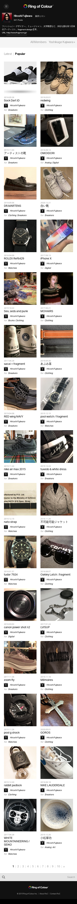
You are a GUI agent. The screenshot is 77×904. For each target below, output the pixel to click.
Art (53, 847)
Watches (12, 268)
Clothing (49, 110)
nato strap (10, 522)
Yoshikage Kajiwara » (62, 42)
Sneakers (12, 110)
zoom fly (9, 680)
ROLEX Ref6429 (14, 259)
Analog (48, 162)
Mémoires (46, 680)
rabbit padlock (13, 785)
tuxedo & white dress (53, 469)
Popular (20, 54)
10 (58, 866)
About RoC (43, 893)
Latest (8, 54)
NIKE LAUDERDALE (52, 785)
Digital (55, 162)
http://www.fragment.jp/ (17, 32)
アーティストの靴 (15, 153)
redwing (45, 101)
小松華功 (46, 838)
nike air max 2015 (15, 469)
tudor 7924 (11, 575)
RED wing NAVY (13, 417)
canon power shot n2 (17, 627)
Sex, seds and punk (16, 311)
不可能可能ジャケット (54, 522)
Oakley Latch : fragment (55, 575)
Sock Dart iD (12, 101)
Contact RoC (55, 893)
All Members (38, 42)
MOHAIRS (46, 311)
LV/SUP (45, 627)
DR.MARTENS (12, 206)
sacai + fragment (14, 364)
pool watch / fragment (54, 417)
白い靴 (44, 206)
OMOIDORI (47, 153)
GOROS (45, 733)
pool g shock (12, 733)
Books (11, 320)
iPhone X (46, 259)
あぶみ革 (46, 364)
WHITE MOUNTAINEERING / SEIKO (17, 841)
